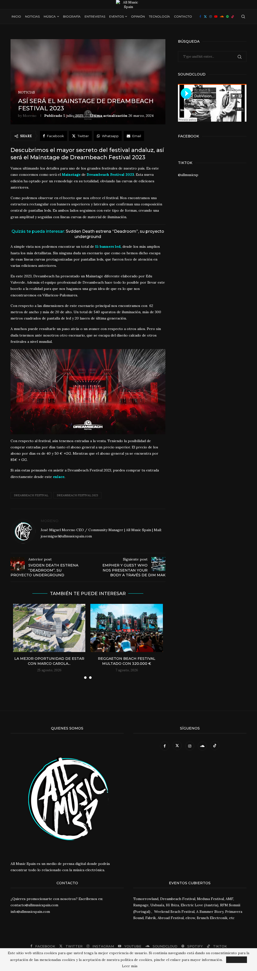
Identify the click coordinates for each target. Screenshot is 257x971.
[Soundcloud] (222, 16)
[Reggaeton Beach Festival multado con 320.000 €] (126, 628)
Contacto (183, 16)
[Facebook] (200, 16)
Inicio (16, 16)
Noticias (32, 16)
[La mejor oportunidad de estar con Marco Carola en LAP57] (49, 628)
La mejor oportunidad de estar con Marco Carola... (49, 661)
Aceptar (236, 959)
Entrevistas (95, 16)
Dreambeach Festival (31, 495)
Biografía (72, 16)
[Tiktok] (232, 16)
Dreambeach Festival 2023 (77, 495)
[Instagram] (210, 16)
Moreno (29, 115)
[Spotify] (227, 16)
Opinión (138, 16)
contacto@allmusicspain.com (34, 905)
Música (50, 16)
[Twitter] (205, 16)
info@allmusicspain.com (30, 911)
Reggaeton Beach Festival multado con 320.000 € (126, 661)
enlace (59, 476)
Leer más (130, 966)
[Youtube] (215, 16)
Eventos (116, 16)
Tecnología (159, 16)
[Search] (243, 16)
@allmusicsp (188, 175)
